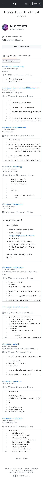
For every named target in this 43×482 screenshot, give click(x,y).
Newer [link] (18, 458)
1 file (5, 75)
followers (9, 40)
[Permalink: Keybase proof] (4, 220)
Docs (11, 470)
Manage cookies (27, 470)
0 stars (30, 75)
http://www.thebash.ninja (14, 37)
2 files (6, 136)
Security (20, 468)
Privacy (13, 468)
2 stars (30, 278)
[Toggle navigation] (3, 3)
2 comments (21, 352)
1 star (30, 352)
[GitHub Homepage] (14, 475)
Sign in (28, 4)
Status (27, 468)
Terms (7, 468)
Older (25, 458)
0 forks (12, 75)
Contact (17, 470)
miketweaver (6, 66)
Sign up (36, 4)
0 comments (21, 75)
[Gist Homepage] (14, 3)
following (19, 40)
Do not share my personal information (21, 472)
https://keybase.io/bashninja (22, 235)
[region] (21, 80)
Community (34, 468)
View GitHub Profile (21, 47)
